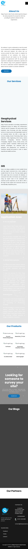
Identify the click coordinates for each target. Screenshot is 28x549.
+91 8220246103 (21, 516)
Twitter (4, 534)
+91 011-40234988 (21, 519)
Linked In (5, 536)
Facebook (5, 531)
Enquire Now (14, 396)
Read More (6, 71)
